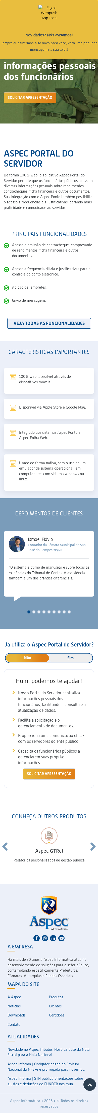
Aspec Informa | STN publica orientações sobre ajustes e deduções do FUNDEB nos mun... (45, 1081)
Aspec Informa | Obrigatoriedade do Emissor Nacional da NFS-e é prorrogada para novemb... (46, 1067)
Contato (14, 1024)
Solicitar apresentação (30, 97)
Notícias (14, 1006)
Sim (70, 658)
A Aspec (14, 997)
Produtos (56, 997)
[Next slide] (93, 847)
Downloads (16, 1015)
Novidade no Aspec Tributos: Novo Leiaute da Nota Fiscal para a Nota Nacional (49, 1052)
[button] (28, 611)
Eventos (55, 1006)
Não (27, 658)
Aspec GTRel (49, 851)
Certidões (56, 1015)
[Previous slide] (5, 847)
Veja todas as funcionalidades (49, 323)
